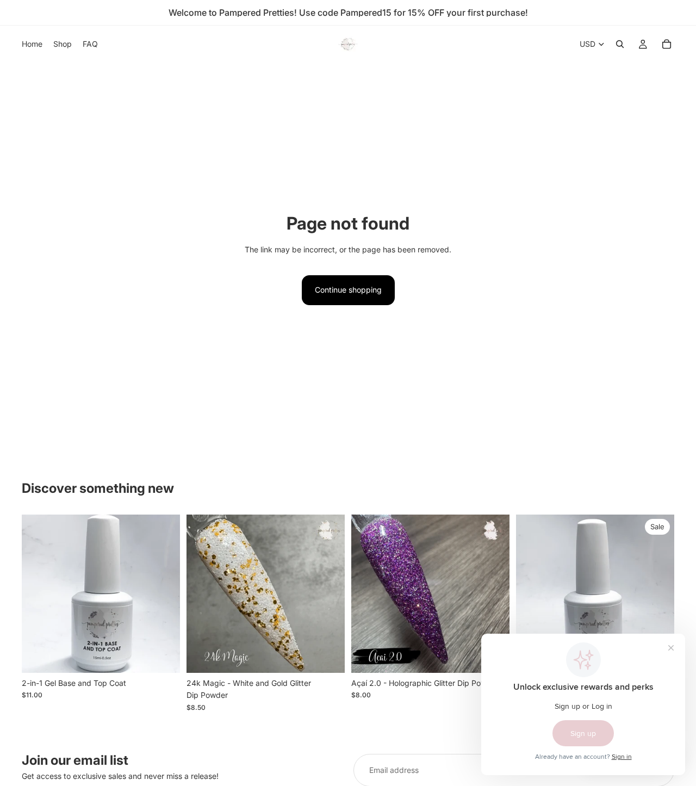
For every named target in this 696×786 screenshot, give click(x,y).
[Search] (620, 44)
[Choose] (328, 656)
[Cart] (667, 44)
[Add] (163, 656)
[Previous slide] (367, 593)
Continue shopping (348, 289)
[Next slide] (493, 593)
